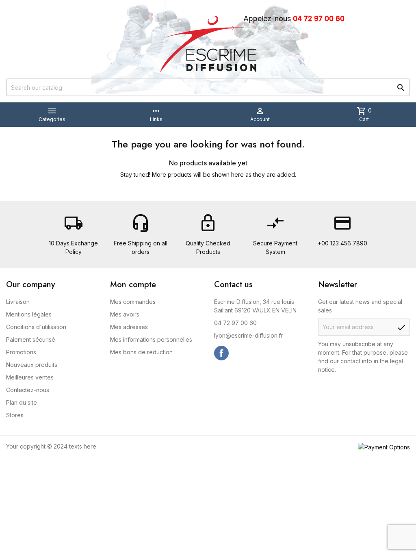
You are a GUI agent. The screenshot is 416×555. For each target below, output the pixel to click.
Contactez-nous (27, 389)
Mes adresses (129, 326)
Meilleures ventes (30, 377)
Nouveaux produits (31, 364)
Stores (15, 415)
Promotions (21, 352)
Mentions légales (29, 314)
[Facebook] (221, 353)
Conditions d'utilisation (36, 326)
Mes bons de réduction (141, 352)
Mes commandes (133, 301)
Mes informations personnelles (151, 339)
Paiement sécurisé (30, 339)
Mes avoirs (124, 314)
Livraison (18, 301)
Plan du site (21, 402)
